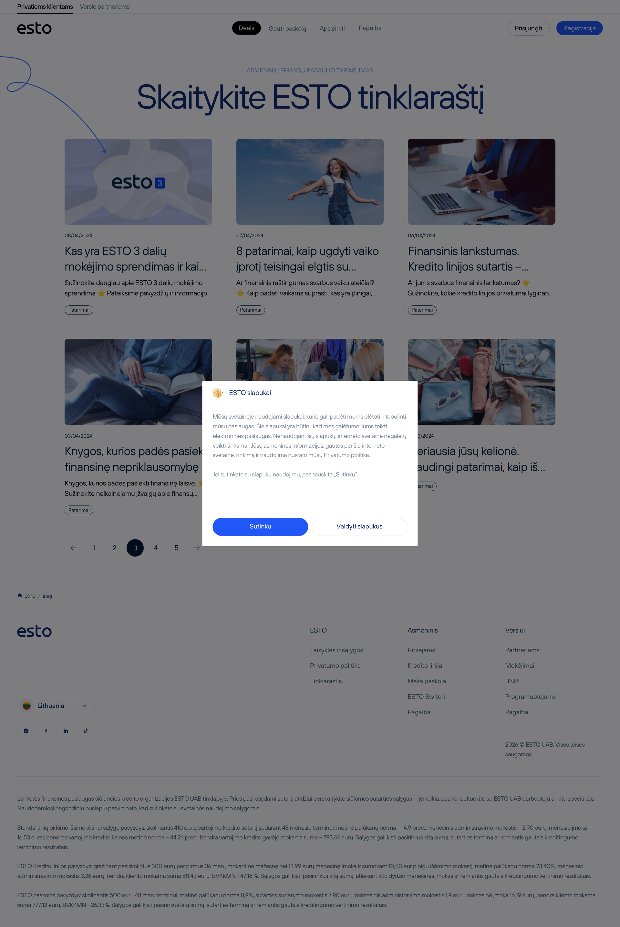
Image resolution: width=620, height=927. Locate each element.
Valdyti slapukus (359, 526)
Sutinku (260, 526)
